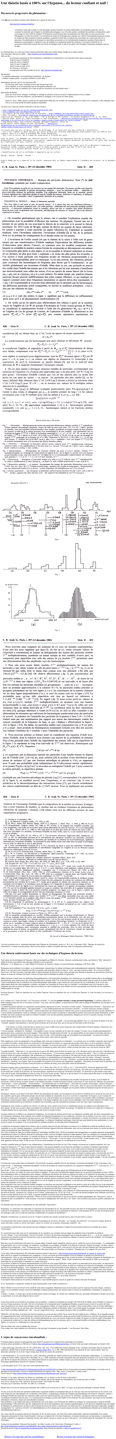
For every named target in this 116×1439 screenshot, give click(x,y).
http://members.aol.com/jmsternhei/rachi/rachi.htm (71, 113)
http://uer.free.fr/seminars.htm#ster (22, 24)
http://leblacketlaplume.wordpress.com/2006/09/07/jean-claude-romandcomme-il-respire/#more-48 (36, 1426)
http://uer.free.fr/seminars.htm (51, 70)
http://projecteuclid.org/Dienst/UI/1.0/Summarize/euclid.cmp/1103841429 (29, 1369)
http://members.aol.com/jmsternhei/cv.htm (43, 54)
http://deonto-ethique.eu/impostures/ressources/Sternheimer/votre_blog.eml (39, 1373)
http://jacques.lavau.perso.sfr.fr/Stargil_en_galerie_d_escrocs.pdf (82, 1253)
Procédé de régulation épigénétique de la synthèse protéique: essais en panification (56, 115)
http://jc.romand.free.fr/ (73, 1428)
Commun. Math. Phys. (43, 1350)
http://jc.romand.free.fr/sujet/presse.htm (29, 1428)
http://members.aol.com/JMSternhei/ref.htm (21, 112)
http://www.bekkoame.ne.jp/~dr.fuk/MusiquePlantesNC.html (28, 110)
